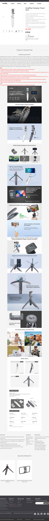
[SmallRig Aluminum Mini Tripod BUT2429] (7, 469)
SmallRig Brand (11, 500)
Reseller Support (29, 502)
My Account (21, 499)
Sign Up (46, 503)
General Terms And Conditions (39, 519)
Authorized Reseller (29, 500)
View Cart (19, 500)
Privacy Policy (19, 519)
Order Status (20, 504)
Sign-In (19, 502)
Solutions (19, 3)
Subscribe (37, 499)
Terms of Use (27, 519)
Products (12, 3)
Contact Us (3, 499)
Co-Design (39, 3)
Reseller (28, 499)
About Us (11, 499)
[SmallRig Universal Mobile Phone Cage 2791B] (24, 469)
